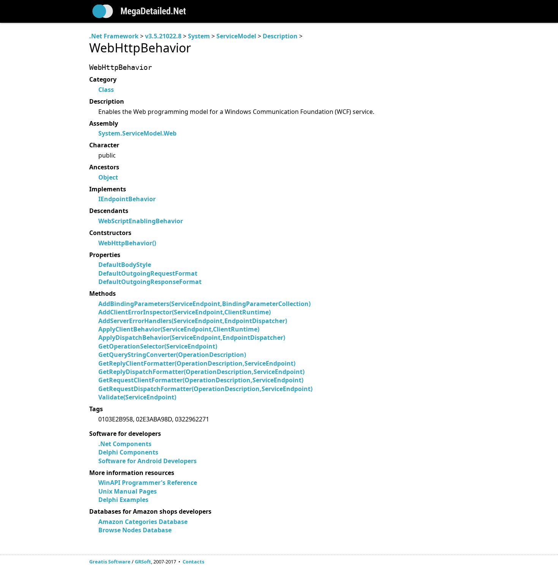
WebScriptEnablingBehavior (140, 221)
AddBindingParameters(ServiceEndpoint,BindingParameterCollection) (204, 304)
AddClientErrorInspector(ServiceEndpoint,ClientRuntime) (184, 312)
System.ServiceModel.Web (137, 133)
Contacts (193, 561)
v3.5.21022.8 (163, 36)
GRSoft (143, 561)
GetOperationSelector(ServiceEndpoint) (157, 346)
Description (280, 36)
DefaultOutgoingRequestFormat (147, 273)
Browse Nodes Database (135, 530)
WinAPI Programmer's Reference (147, 482)
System (199, 36)
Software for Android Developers (147, 461)
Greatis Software (110, 561)
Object (108, 177)
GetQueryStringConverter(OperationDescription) (172, 354)
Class (106, 89)
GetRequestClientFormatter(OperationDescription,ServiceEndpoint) (200, 380)
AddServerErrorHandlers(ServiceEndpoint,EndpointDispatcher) (192, 321)
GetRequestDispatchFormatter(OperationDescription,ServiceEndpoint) (205, 389)
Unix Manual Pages (127, 491)
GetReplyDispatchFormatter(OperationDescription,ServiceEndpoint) (201, 372)
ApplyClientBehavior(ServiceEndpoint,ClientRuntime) (178, 329)
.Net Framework (114, 36)
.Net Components (124, 444)
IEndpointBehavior (127, 199)
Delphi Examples (123, 499)
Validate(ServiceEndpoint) (137, 397)
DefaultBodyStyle (124, 264)
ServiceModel (236, 36)
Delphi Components (128, 452)
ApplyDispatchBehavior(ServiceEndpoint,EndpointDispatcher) (191, 337)
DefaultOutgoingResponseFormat (150, 282)
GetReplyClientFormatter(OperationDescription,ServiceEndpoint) (196, 363)
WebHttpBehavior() (127, 243)
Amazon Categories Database (143, 522)
